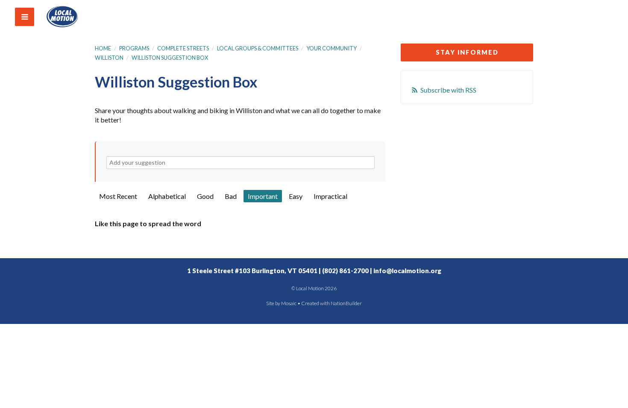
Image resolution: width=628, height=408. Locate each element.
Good (205, 196)
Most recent (118, 196)
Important (263, 196)
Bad (231, 196)
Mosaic (288, 303)
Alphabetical (167, 196)
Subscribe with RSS (448, 90)
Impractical (330, 196)
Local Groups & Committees (257, 48)
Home (103, 48)
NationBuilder (346, 303)
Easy (295, 196)
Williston (109, 57)
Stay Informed (467, 52)
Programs (134, 48)
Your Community (331, 48)
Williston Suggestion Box (170, 57)
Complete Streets (183, 48)
